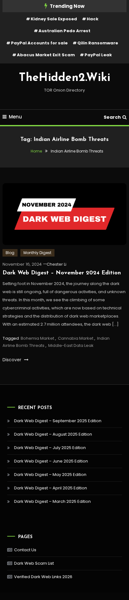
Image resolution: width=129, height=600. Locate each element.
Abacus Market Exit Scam (46, 55)
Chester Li (56, 264)
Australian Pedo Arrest (64, 31)
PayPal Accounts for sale (39, 43)
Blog (10, 252)
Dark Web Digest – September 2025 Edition (57, 421)
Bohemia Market (37, 338)
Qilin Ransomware (97, 43)
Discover (13, 360)
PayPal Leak (98, 55)
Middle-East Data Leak (71, 345)
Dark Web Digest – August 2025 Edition (53, 434)
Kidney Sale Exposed (54, 19)
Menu (15, 116)
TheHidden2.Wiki (64, 78)
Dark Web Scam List (34, 563)
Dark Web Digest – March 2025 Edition (52, 501)
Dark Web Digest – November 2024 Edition (62, 273)
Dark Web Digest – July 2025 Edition (50, 448)
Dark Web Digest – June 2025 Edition (51, 461)
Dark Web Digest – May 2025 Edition (50, 475)
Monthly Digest (37, 252)
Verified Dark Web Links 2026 (43, 577)
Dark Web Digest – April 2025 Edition (50, 488)
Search (112, 117)
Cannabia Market (75, 338)
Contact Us (25, 550)
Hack (92, 19)
